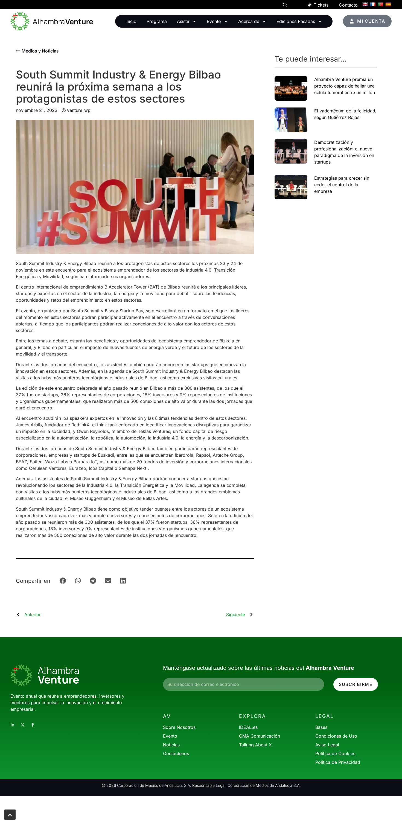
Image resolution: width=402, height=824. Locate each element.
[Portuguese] (380, 4)
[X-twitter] (23, 725)
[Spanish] (388, 4)
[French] (372, 4)
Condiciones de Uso (336, 736)
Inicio (131, 21)
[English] (365, 4)
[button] (285, 5)
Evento (214, 21)
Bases (321, 727)
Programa (157, 21)
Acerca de (248, 21)
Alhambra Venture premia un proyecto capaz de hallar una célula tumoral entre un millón (344, 86)
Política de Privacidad (337, 762)
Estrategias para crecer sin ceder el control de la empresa (341, 184)
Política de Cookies (335, 753)
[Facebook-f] (33, 725)
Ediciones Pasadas (295, 21)
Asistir (183, 21)
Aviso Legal (327, 744)
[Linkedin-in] (12, 725)
